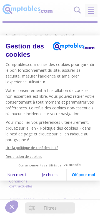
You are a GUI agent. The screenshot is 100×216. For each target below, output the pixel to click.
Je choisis (50, 174)
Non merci (16, 174)
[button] (11, 206)
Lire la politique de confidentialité (32, 147)
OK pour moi (83, 174)
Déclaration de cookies (24, 156)
